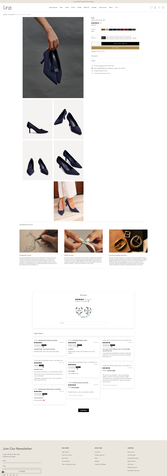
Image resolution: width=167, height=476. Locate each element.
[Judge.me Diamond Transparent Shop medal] (87, 310)
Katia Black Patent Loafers (80, 340)
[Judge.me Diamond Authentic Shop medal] (79, 310)
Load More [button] (83, 410)
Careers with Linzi (99, 455)
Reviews (97, 461)
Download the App (133, 458)
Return (101, 65)
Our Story (97, 452)
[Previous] (3, 1)
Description (94, 56)
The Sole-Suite (132, 455)
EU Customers (66, 461)
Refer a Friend (131, 461)
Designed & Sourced (26, 224)
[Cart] (163, 7)
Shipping (93, 51)
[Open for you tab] (3, 472)
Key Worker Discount (133, 470)
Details (93, 61)
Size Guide (65, 458)
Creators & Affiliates (100, 464)
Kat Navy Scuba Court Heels (80, 382)
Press (96, 458)
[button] (53, 7)
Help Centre (65, 452)
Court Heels (10, 14)
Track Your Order (67, 455)
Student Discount (132, 467)
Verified (83, 317)
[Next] (163, 1)
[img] (38, 342)
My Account (131, 452)
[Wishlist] (151, 7)
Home (5, 14)
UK (104, 38)
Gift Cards (130, 464)
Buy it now (115, 48)
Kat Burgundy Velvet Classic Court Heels (50, 389)
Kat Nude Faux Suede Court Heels (48, 340)
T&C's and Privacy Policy (68, 464)
